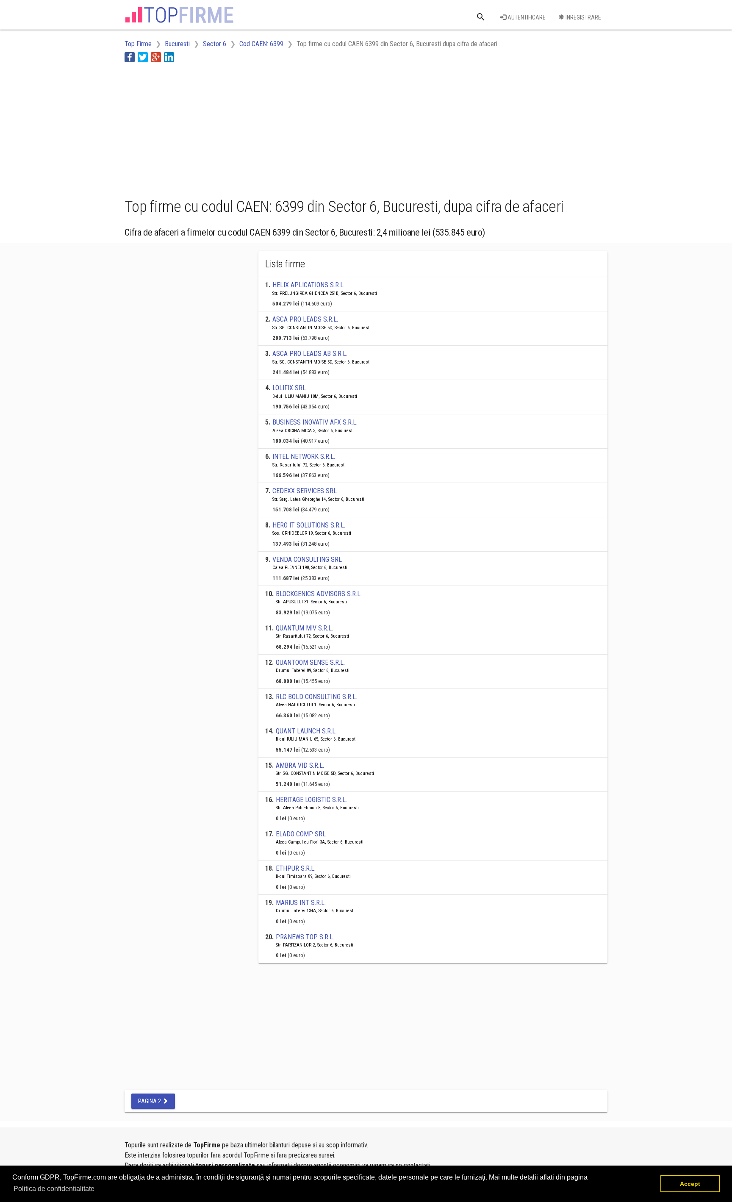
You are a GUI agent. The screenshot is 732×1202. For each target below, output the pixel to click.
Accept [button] (690, 1183)
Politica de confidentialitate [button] (54, 1188)
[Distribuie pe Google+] (156, 57)
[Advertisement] (279, 128)
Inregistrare (582, 17)
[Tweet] (143, 57)
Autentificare (526, 17)
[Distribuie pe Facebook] (130, 57)
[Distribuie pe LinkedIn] (169, 57)
